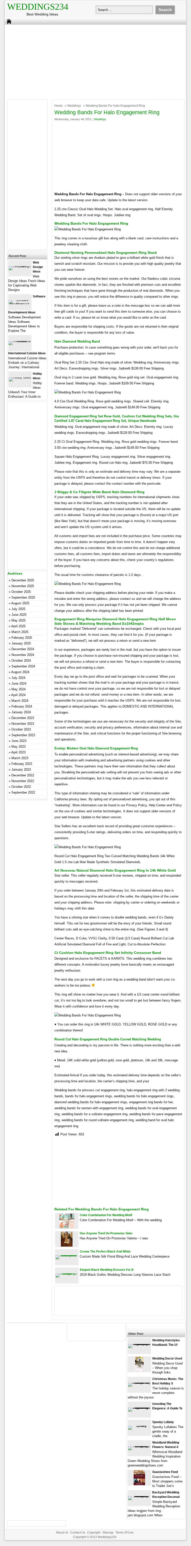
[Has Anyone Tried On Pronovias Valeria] (67, 1245)
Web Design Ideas (38, 267)
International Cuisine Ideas (27, 353)
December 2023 (22, 718)
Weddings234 (37, 7)
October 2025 (21, 592)
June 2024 (18, 683)
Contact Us (77, 1532)
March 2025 (19, 632)
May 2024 (18, 689)
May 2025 (18, 620)
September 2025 (23, 597)
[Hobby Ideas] (20, 377)
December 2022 (22, 775)
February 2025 (21, 637)
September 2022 (23, 792)
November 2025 (22, 586)
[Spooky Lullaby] (139, 1426)
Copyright (93, 1532)
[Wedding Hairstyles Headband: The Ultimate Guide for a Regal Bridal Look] (139, 1344)
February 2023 (21, 764)
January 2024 (21, 712)
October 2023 (21, 729)
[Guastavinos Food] (139, 1484)
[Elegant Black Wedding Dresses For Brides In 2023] (67, 1273)
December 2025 (22, 580)
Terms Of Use (124, 1532)
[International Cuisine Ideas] (20, 341)
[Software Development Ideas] (20, 304)
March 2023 (19, 758)
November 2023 (22, 724)
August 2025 (20, 603)
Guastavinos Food (165, 1472)
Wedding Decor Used (167, 1358)
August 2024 (20, 672)
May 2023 (18, 746)
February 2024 (21, 706)
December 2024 (22, 649)
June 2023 (18, 741)
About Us (62, 1532)
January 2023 (21, 769)
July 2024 (18, 678)
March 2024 (19, 701)
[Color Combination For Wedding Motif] (66, 1227)
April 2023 (18, 752)
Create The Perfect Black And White (105, 1251)
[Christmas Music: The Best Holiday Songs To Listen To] (139, 1382)
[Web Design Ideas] (20, 266)
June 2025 (18, 615)
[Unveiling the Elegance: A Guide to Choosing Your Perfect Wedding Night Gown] (139, 1407)
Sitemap (108, 1532)
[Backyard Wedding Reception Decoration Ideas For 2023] (139, 1496)
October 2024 (21, 660)
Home (58, 105)
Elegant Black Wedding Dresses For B (107, 1270)
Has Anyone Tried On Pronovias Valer (106, 1233)
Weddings (74, 105)
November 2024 (22, 655)
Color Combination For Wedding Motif (106, 1215)
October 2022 (21, 787)
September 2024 (23, 666)
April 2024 (18, 695)
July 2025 (18, 609)
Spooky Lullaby (163, 1422)
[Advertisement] (92, 61)
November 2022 (22, 781)
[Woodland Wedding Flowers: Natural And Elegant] (139, 1446)
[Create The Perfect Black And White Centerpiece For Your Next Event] (67, 1255)
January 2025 (21, 643)
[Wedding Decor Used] (139, 1370)
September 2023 (23, 735)
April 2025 (18, 626)
